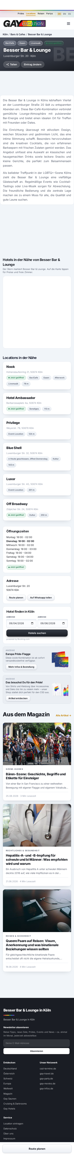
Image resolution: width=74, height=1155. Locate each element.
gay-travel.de (47, 1073)
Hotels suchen (37, 633)
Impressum (9, 1138)
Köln (5, 34)
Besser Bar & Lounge (40, 34)
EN (64, 14)
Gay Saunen (9, 1098)
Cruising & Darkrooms (15, 1103)
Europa (7, 1083)
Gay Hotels (9, 1108)
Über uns (8, 1133)
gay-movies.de (47, 1083)
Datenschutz (10, 1128)
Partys (49, 13)
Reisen (41, 13)
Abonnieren (36, 1051)
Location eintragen (13, 1123)
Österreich (9, 1073)
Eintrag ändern (32, 64)
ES (69, 14)
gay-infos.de (46, 1088)
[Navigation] (68, 23)
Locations (31, 13)
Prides (21, 13)
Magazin (7, 1093)
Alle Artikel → (63, 715)
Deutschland (10, 1068)
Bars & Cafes (17, 34)
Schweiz (7, 1078)
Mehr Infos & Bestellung (21, 666)
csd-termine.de (48, 1068)
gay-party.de (46, 1078)
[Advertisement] (37, 5)
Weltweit (8, 1088)
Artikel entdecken (18, 698)
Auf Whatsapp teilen (41, 597)
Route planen (16, 597)
